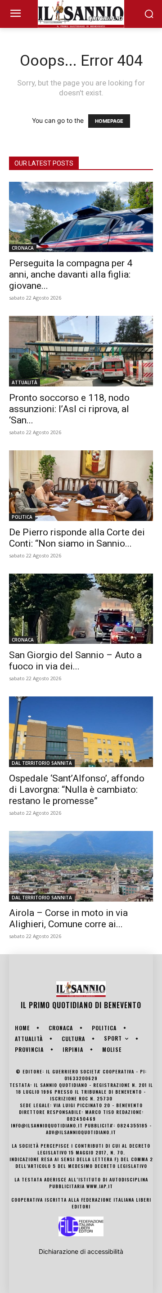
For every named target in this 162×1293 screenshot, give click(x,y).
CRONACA (23, 248)
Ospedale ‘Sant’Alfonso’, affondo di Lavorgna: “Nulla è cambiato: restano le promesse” (76, 789)
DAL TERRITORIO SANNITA (42, 763)
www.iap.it (99, 1186)
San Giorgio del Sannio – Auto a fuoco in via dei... (75, 661)
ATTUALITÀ (24, 382)
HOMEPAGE (109, 121)
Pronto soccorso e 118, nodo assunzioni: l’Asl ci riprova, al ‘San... (69, 409)
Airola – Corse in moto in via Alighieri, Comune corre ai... (68, 918)
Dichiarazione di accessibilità (81, 1251)
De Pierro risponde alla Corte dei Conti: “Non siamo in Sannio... (77, 538)
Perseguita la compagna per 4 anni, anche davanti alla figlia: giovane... (70, 274)
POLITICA (22, 517)
